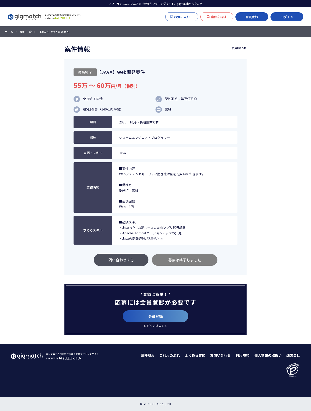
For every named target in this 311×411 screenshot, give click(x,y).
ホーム (9, 32)
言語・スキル (92, 152)
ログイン (286, 17)
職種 (93, 137)
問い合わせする (121, 260)
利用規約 (242, 355)
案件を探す (219, 17)
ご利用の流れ (169, 355)
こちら (162, 325)
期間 (93, 122)
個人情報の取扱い (268, 355)
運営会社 (293, 355)
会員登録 (251, 17)
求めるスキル (92, 230)
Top (302, 339)
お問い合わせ (220, 355)
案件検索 (147, 355)
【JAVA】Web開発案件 (53, 32)
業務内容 (93, 187)
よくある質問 (195, 355)
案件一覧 (26, 32)
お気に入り (184, 17)
